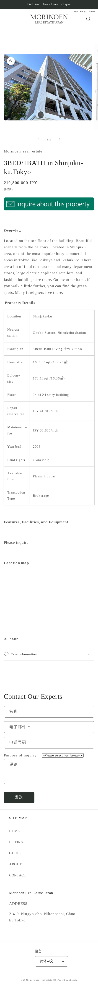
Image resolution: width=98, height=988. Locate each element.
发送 (19, 797)
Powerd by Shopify (67, 980)
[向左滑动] (39, 140)
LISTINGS (17, 842)
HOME (14, 831)
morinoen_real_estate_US (43, 980)
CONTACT (17, 875)
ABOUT (15, 864)
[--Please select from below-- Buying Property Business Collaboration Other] (61, 755)
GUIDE (15, 853)
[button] (6, 19)
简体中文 (46, 961)
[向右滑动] (59, 140)
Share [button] (14, 639)
